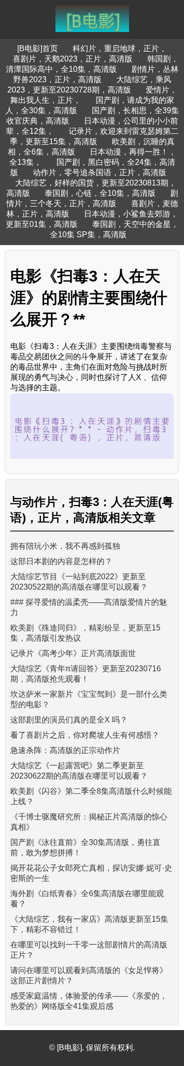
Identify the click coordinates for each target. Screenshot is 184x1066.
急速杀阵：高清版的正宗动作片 (65, 750)
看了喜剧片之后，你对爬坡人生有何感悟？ (84, 735)
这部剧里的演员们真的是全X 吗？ (69, 720)
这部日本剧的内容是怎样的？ (61, 561)
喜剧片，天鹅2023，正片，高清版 (72, 59)
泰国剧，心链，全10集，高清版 (100, 193)
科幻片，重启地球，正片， (120, 48)
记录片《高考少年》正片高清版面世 (73, 653)
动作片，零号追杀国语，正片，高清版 (99, 172)
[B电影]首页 (37, 48)
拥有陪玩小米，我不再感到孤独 (65, 546)
